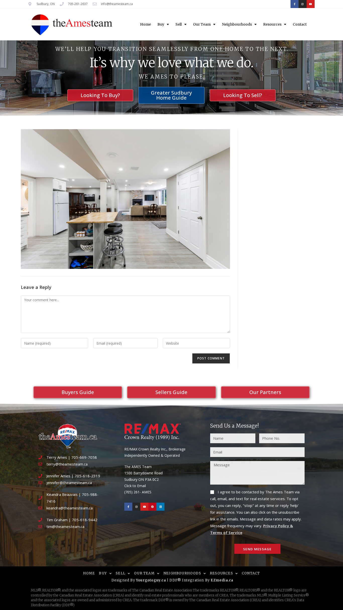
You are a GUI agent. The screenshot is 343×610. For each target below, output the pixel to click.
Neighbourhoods (237, 24)
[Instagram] (303, 4)
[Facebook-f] (295, 4)
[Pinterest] (152, 507)
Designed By (123, 580)
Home (145, 24)
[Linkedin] (160, 507)
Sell (179, 24)
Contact (300, 24)
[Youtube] (311, 4)
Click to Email (135, 485)
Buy (160, 24)
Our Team (202, 24)
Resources (272, 24)
